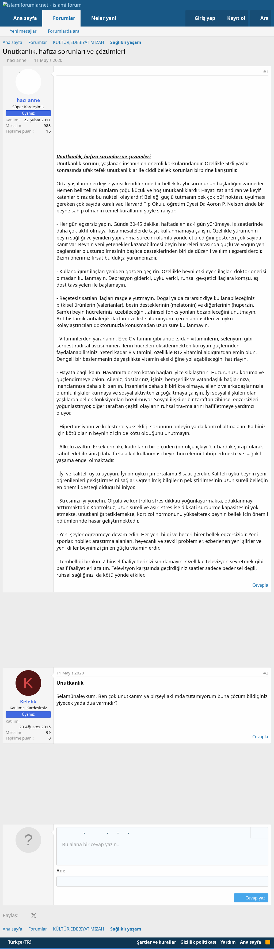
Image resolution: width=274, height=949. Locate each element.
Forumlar (64, 18)
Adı (60, 870)
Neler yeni (103, 18)
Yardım (228, 942)
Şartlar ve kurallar (156, 942)
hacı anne (16, 60)
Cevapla (260, 585)
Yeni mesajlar (23, 31)
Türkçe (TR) (19, 942)
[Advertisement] (162, 115)
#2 (265, 673)
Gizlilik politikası (198, 942)
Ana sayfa (25, 18)
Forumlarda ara (63, 31)
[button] (121, 18)
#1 (265, 71)
